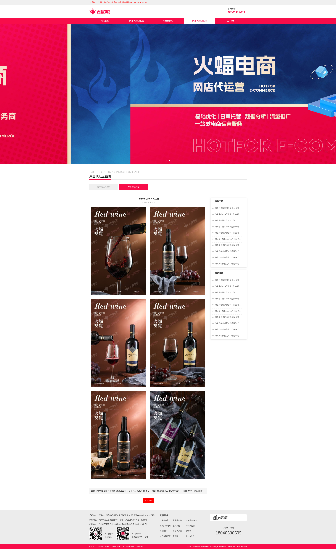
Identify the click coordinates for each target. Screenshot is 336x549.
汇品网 (175, 536)
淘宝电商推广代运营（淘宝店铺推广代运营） (228, 221)
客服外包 (163, 531)
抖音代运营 (164, 520)
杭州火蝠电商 (165, 526)
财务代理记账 (165, 536)
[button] (166, 160)
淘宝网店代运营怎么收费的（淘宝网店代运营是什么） (228, 251)
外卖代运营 (190, 526)
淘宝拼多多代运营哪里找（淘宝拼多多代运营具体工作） (228, 245)
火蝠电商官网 (191, 520)
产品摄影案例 (133, 187)
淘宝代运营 (168, 21)
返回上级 (148, 501)
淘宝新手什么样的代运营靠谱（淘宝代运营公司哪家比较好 (228, 227)
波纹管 (188, 531)
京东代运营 (177, 531)
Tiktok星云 (190, 536)
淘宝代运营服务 (136, 21)
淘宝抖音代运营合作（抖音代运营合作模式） (228, 233)
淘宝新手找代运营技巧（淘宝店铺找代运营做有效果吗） (228, 239)
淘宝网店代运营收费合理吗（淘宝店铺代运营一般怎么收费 (228, 257)
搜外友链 (176, 526)
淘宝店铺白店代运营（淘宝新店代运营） (228, 214)
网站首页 (105, 21)
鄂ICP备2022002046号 (232, 547)
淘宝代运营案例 (199, 21)
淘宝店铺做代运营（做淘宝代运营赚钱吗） (228, 264)
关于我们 (231, 21)
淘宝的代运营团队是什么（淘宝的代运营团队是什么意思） (228, 208)
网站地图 (243, 547)
